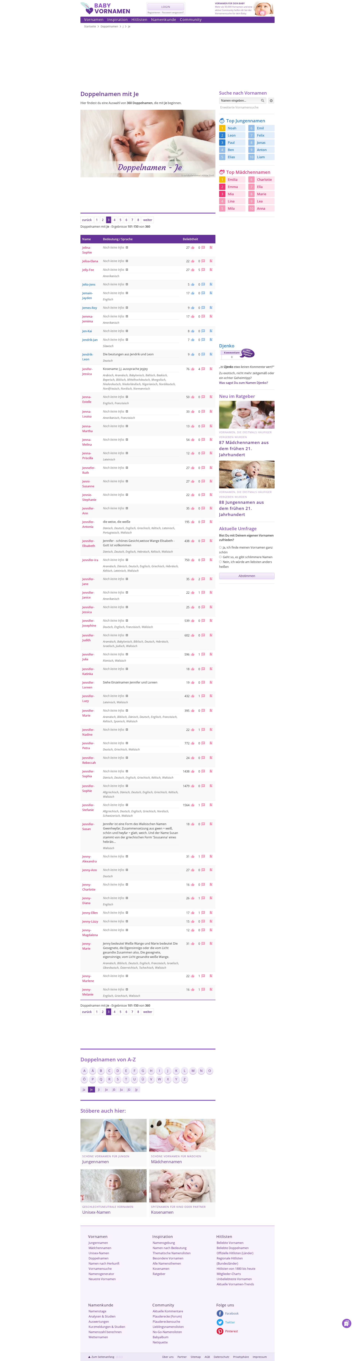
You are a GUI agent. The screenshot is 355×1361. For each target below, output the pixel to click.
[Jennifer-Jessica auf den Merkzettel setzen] (211, 607)
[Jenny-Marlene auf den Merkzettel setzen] (211, 976)
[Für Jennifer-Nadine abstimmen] (192, 730)
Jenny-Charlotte (88, 887)
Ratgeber (159, 1274)
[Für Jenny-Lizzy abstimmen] (192, 921)
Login (165, 7)
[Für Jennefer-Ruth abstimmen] (192, 468)
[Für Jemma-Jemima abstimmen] (192, 316)
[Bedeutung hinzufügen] (126, 247)
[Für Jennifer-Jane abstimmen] (192, 579)
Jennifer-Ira (90, 560)
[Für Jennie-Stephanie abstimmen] (192, 495)
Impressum (260, 1357)
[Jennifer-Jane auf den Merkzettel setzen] (211, 579)
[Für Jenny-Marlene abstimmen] (192, 976)
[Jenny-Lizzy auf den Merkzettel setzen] (211, 921)
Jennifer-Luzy (88, 698)
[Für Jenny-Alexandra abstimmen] (192, 856)
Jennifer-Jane (88, 581)
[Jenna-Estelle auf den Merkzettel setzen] (211, 397)
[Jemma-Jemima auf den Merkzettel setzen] (211, 316)
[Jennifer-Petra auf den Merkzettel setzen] (211, 743)
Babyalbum (160, 1337)
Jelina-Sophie (87, 250)
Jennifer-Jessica (88, 609)
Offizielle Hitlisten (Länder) (235, 1253)
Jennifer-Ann (88, 510)
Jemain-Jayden (87, 295)
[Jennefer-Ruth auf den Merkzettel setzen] (211, 467)
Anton (262, 150)
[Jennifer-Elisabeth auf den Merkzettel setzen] (211, 541)
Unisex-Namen (99, 1253)
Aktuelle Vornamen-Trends (235, 1284)
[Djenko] (237, 360)
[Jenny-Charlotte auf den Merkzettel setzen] (211, 884)
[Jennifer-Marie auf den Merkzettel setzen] (211, 710)
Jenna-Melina (87, 442)
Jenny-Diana (86, 900)
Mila (231, 208)
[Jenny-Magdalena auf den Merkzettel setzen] (211, 930)
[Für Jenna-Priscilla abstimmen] (192, 453)
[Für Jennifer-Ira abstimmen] (192, 560)
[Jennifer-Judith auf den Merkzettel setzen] (211, 635)
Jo (106, 1089)
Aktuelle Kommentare (168, 1311)
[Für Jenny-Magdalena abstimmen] (192, 930)
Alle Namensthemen (167, 1263)
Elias (231, 157)
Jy (136, 1089)
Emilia (232, 179)
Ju (121, 1089)
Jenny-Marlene (88, 978)
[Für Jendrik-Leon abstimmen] (192, 354)
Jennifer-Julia (88, 656)
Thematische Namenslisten (172, 1253)
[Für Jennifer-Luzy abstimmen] (192, 696)
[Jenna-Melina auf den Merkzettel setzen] (211, 439)
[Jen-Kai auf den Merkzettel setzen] (211, 331)
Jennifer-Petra (88, 745)
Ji (99, 1089)
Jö (114, 1089)
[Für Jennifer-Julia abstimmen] (192, 654)
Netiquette (160, 1342)
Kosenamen (161, 1269)
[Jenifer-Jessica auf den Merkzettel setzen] (211, 369)
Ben (231, 150)
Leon (232, 135)
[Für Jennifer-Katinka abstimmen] (192, 669)
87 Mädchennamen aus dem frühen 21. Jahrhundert (244, 448)
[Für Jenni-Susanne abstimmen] (192, 481)
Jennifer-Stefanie (88, 807)
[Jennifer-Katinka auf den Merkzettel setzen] (211, 669)
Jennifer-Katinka (88, 671)
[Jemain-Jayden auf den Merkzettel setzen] (211, 293)
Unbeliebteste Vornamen (234, 1279)
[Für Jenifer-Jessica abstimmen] (192, 369)
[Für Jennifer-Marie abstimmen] (192, 711)
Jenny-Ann (89, 870)
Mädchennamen (100, 1248)
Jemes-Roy (89, 308)
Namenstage (97, 1311)
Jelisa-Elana (90, 261)
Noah (232, 128)
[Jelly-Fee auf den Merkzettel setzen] (211, 269)
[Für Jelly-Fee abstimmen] (192, 270)
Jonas (261, 142)
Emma (233, 187)
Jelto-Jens (88, 284)
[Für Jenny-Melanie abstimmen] (192, 990)
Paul (231, 142)
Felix (260, 135)
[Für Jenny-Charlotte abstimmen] (192, 885)
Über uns (168, 1357)
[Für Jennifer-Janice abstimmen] (192, 593)
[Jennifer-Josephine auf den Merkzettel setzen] (211, 620)
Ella (260, 187)
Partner (182, 1357)
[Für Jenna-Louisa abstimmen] (192, 412)
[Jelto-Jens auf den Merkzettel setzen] (211, 284)
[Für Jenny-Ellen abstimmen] (192, 913)
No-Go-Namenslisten (167, 1332)
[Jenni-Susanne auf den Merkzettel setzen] (211, 481)
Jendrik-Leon (87, 356)
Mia (231, 194)
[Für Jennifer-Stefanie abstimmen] (192, 805)
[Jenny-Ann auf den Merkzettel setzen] (211, 870)
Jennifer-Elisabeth (88, 543)
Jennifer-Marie (88, 713)
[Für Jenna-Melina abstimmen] (192, 440)
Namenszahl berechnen (105, 1332)
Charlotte (264, 179)
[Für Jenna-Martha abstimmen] (192, 426)
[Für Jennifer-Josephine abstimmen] (192, 621)
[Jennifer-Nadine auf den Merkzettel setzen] (211, 729)
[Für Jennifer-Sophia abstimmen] (192, 771)
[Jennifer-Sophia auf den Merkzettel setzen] (211, 771)
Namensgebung (164, 1243)
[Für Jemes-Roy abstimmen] (192, 308)
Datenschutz (221, 1357)
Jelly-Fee (88, 270)
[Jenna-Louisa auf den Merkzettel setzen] (211, 411)
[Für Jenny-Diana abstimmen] (192, 898)
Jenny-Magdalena (90, 932)
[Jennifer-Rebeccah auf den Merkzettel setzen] (211, 757)
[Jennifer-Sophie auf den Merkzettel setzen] (211, 786)
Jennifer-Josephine (89, 623)
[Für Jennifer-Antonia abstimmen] (192, 522)
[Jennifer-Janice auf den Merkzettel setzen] (211, 592)
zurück (87, 220)
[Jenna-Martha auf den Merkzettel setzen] (211, 426)
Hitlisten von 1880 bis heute (236, 1269)
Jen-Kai (87, 331)
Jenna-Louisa (87, 414)
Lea (260, 201)
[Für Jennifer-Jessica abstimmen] (192, 607)
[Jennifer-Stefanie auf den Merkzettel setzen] (211, 805)
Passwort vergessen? (173, 12)
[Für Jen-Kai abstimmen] (192, 331)
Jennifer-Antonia (88, 524)
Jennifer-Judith (88, 637)
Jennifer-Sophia (88, 773)
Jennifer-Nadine (88, 732)
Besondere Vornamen (168, 1258)
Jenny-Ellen (90, 913)
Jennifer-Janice (88, 595)
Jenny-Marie (86, 946)
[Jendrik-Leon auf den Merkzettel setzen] (211, 354)
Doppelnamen (99, 1258)
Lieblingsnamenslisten (168, 1327)
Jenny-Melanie (87, 992)
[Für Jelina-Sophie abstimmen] (192, 248)
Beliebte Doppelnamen (233, 1248)
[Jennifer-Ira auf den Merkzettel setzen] (211, 560)
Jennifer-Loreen (88, 684)
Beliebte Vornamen (230, 1243)
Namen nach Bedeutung (170, 1248)
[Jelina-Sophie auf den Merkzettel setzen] (211, 247)
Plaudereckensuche (166, 1322)
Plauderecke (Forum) (167, 1316)
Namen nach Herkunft (104, 1263)
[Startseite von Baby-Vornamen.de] (105, 13)
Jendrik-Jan (90, 340)
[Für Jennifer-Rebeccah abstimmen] (192, 758)
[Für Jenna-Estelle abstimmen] (192, 397)
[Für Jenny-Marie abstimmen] (192, 944)
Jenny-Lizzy (90, 921)
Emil (260, 128)
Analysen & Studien (102, 1316)
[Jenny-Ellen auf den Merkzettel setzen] (211, 912)
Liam (261, 157)
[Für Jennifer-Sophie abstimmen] (192, 786)
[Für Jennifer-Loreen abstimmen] (192, 682)
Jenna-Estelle (86, 399)
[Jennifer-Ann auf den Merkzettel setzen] (211, 508)
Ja (84, 1089)
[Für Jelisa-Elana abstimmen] (192, 261)
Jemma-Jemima (87, 318)
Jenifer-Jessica (87, 371)
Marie (261, 194)
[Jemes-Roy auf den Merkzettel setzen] (211, 307)
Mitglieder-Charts (229, 1274)
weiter (147, 220)
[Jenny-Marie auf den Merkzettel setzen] (211, 943)
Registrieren (154, 12)
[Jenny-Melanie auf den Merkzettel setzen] (211, 989)
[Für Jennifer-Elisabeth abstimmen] (192, 541)
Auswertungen (99, 1322)
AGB (207, 1357)
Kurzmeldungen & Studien (107, 1327)
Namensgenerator (101, 1274)
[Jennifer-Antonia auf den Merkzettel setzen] (211, 521)
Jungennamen (98, 1243)
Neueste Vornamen (102, 1279)
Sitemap (196, 1357)
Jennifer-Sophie (88, 788)
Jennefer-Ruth (88, 470)
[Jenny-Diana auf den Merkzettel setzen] (211, 898)
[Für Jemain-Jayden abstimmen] (192, 293)
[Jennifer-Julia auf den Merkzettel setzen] (211, 654)
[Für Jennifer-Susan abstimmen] (192, 824)
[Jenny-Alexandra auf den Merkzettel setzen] (211, 856)
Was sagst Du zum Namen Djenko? (243, 383)
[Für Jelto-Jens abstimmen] (192, 284)
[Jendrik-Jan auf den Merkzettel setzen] (211, 339)
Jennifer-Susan (88, 826)
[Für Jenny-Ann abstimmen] (192, 870)
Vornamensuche (100, 1269)
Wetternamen (98, 1337)
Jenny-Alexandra (89, 858)
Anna (261, 208)
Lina (231, 201)
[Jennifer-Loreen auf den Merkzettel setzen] (211, 682)
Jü (129, 1089)
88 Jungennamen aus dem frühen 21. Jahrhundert (241, 508)
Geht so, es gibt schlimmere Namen (248, 557)
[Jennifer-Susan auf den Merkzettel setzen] (211, 824)
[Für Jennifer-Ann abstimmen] (192, 508)
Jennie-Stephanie (89, 497)
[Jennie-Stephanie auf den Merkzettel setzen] (211, 494)
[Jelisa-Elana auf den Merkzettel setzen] (211, 261)
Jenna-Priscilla (87, 455)
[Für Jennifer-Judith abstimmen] (192, 635)
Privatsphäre (241, 1357)
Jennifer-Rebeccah (89, 760)
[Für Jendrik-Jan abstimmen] (192, 340)
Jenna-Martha (87, 428)
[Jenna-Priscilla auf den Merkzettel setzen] (211, 453)
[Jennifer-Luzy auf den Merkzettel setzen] (211, 696)
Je (91, 1089)
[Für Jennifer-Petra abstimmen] (192, 743)
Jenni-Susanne (88, 483)
